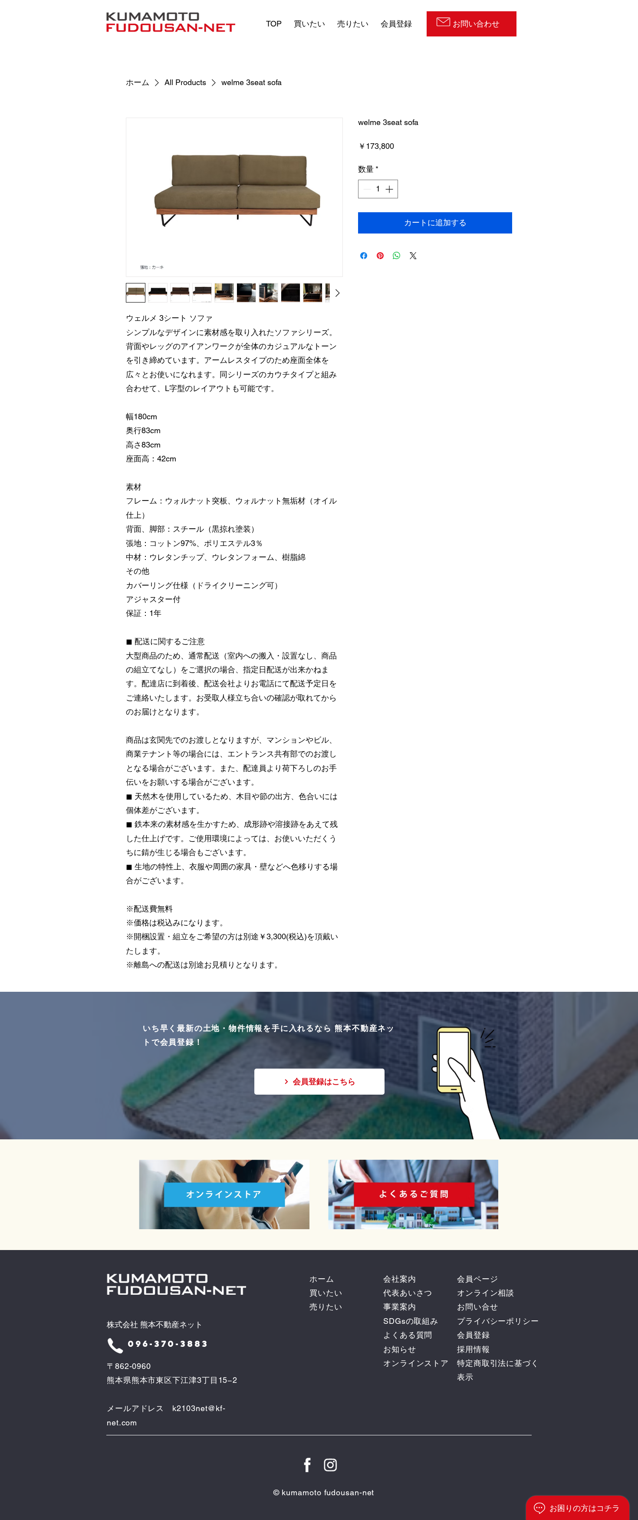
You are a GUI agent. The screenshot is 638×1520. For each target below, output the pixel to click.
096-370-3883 (168, 1343)
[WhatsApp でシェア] (396, 255)
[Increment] (390, 189)
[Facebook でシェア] (363, 255)
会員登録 (396, 23)
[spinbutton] (378, 189)
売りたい (352, 23)
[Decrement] (366, 189)
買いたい (308, 23)
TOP (274, 23)
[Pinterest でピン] (380, 255)
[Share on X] (413, 255)
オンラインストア (416, 1363)
